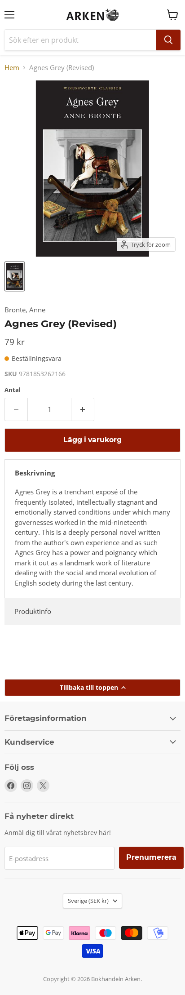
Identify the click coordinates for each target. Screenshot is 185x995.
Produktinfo (32, 611)
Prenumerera (151, 857)
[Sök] (168, 40)
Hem (11, 67)
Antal (12, 389)
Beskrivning (35, 472)
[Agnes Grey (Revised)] (14, 276)
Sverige (88, 901)
